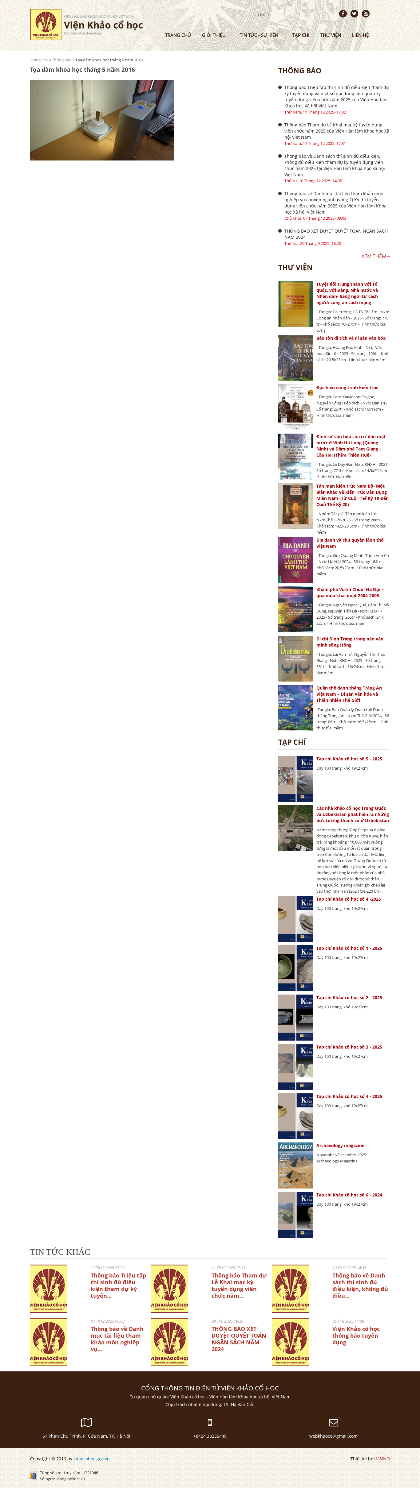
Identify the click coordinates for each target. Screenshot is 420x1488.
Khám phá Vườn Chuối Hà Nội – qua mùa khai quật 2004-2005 (350, 592)
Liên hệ (360, 35)
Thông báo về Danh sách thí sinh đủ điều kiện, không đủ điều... (360, 1285)
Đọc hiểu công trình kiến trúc (347, 387)
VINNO (383, 1459)
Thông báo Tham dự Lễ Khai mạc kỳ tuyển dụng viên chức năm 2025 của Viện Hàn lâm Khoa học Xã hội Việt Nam (336, 131)
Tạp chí (300, 35)
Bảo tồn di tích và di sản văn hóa (351, 338)
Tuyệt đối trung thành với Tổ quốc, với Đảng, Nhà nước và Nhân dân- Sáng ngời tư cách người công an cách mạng (347, 293)
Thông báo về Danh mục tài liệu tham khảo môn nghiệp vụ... (117, 1339)
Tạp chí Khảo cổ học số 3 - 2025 (349, 1047)
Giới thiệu (214, 35)
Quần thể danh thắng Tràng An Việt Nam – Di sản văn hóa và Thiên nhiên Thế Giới (349, 694)
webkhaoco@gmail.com (333, 1436)
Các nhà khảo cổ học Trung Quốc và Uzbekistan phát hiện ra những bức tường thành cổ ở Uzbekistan (352, 814)
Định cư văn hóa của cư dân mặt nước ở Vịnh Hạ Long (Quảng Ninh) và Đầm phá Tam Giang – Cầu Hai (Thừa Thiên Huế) (351, 446)
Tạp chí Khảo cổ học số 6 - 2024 (349, 1195)
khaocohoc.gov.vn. (92, 1459)
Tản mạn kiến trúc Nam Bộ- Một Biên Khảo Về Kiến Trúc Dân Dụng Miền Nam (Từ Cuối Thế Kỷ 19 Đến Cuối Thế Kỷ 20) (352, 495)
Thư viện (330, 35)
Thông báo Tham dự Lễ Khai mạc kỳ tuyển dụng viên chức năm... (239, 1285)
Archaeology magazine (340, 1145)
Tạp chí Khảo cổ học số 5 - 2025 (349, 759)
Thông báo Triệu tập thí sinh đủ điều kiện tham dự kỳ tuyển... (118, 1285)
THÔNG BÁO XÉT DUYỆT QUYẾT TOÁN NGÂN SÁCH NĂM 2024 (336, 234)
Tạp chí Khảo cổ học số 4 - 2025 (349, 1096)
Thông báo (62, 60)
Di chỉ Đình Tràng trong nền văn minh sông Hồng (349, 642)
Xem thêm (374, 256)
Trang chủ (178, 35)
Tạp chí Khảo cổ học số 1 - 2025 (349, 948)
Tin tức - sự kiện (259, 35)
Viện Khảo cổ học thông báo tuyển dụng (356, 1335)
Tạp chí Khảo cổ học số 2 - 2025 (349, 997)
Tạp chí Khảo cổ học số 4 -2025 (348, 899)
